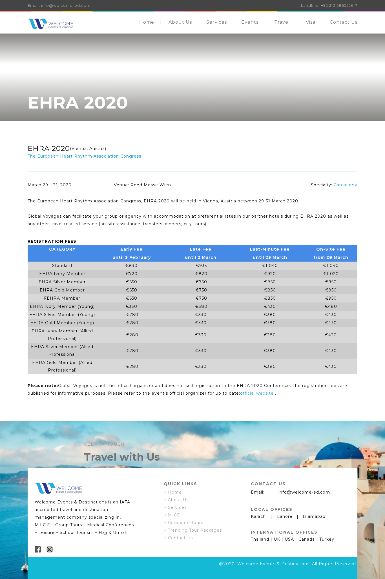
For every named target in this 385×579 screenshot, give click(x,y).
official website (257, 393)
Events (249, 22)
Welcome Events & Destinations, (274, 563)
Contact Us (343, 22)
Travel (282, 22)
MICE (174, 515)
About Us (180, 22)
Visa (310, 22)
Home (146, 22)
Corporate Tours (185, 522)
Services (216, 22)
